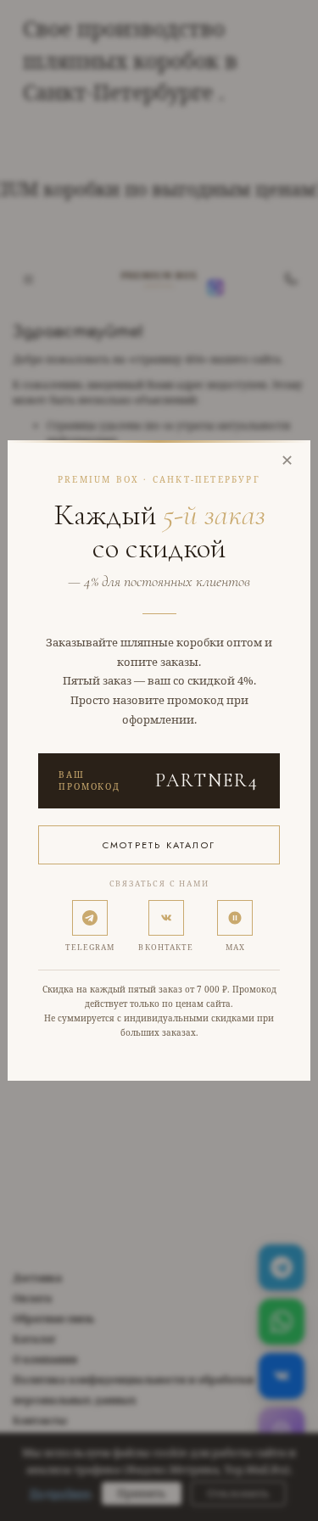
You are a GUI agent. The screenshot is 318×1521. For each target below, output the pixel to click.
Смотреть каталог (159, 845)
